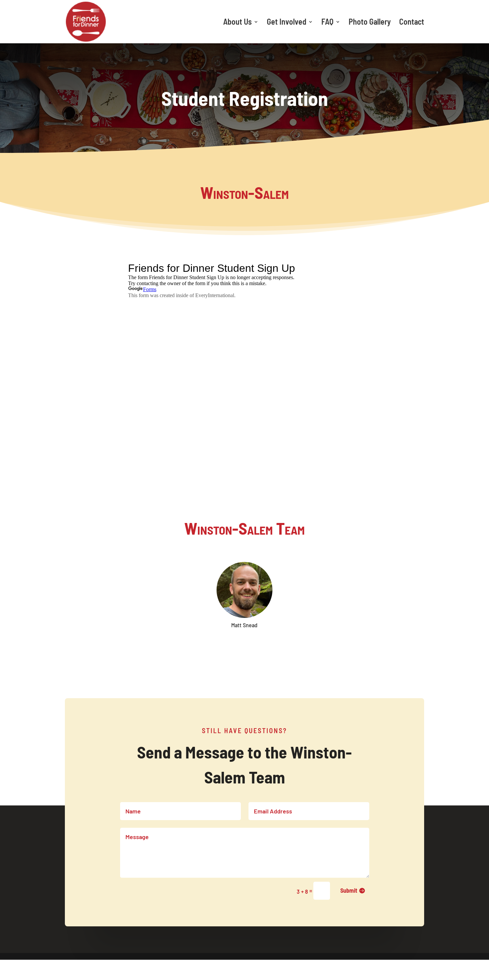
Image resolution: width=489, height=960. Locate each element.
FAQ (327, 22)
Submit (348, 890)
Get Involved (286, 22)
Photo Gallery (370, 22)
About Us (237, 22)
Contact (411, 22)
